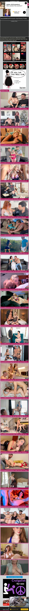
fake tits (14, 40)
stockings (17, 39)
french (2, 40)
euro (5, 40)
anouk (13, 37)
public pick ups (23, 39)
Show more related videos (14, 577)
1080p (16, 37)
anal (11, 37)
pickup (6, 39)
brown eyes (9, 40)
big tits (20, 37)
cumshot (3, 39)
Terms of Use (6, 609)
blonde (23, 37)
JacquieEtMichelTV (5, 37)
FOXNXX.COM (14, 1)
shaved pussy (11, 39)
